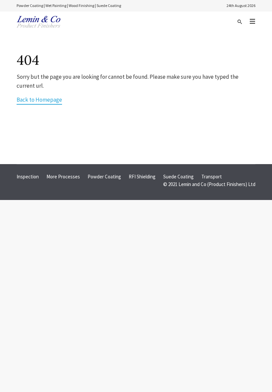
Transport (211, 176)
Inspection (28, 176)
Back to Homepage (39, 99)
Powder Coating (104, 176)
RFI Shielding (142, 176)
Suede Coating (178, 176)
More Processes (63, 176)
